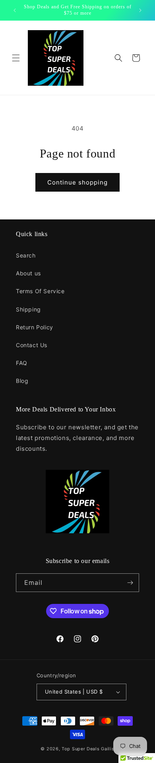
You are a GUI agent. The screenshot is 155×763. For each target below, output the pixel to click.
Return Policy (34, 327)
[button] (16, 58)
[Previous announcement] (14, 10)
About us (28, 273)
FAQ (21, 362)
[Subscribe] (130, 582)
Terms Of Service (40, 291)
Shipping (28, 309)
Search (26, 255)
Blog (22, 380)
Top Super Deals (81, 748)
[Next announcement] (140, 10)
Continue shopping (77, 182)
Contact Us (31, 345)
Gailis (107, 748)
